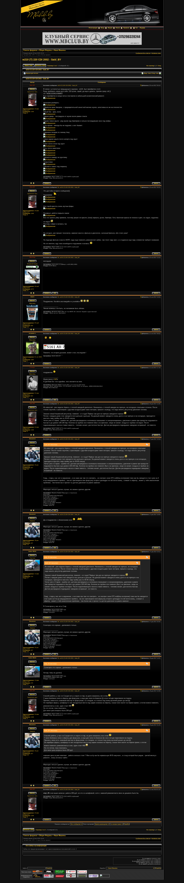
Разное (142, 28)
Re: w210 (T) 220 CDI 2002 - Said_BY (69, 187)
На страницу (150, 65)
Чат (136, 28)
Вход (102, 28)
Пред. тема (147, 73)
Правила (126, 28)
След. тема (155, 73)
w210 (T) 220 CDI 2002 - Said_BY (41, 59)
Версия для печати (32, 73)
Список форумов (30, 50)
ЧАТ (55, 379)
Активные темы (156, 53)
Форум (110, 28)
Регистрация (93, 28)
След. (159, 65)
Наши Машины (60, 50)
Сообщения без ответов (143, 53)
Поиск (118, 28)
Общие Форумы (45, 50)
